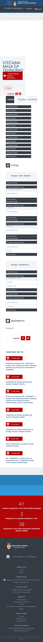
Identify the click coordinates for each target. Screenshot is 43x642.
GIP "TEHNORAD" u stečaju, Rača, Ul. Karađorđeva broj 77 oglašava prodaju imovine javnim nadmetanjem (20, 460)
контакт (32, 99)
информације (10, 99)
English (36, 9)
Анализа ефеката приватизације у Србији (26, 580)
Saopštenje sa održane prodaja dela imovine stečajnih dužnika (19, 383)
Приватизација (21, 600)
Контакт (21, 572)
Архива (21, 609)
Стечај (7, 88)
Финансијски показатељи (21, 602)
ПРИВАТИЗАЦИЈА (13, 8)
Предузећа (29, 8)
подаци (21, 99)
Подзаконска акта (21, 618)
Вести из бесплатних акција (21, 592)
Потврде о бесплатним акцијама (21, 590)
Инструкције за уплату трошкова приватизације (21, 606)
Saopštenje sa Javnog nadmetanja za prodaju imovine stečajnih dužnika (19, 430)
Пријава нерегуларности (21, 582)
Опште (21, 604)
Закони (21, 616)
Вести (21, 570)
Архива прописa (21, 621)
